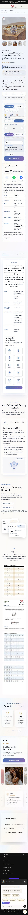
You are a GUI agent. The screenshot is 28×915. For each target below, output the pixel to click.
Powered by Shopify (16, 909)
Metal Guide (23, 254)
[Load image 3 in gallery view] (15, 43)
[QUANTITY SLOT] (5, 154)
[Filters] (4, 828)
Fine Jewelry (5, 900)
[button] (2, 6)
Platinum (19, 106)
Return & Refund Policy (8, 864)
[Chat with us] (25, 912)
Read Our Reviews (14, 760)
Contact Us (6, 902)
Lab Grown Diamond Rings (8, 897)
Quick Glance (5, 254)
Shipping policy (22, 911)
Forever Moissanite (9, 120)
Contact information (15, 913)
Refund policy (24, 909)
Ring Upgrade (12, 900)
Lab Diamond (18, 120)
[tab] (5, 422)
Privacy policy (7, 911)
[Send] (24, 906)
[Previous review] (8, 788)
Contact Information (8, 873)
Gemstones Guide (19, 134)
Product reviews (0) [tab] (8, 824)
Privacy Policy (6, 870)
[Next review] (19, 788)
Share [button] (7, 239)
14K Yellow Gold (11, 110)
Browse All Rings (21, 900)
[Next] (19, 730)
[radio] (6, 115)
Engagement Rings (6, 895)
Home (2, 10)
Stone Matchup (14, 254)
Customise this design (14, 387)
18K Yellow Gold (16, 110)
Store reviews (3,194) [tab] (19, 824)
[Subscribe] (23, 854)
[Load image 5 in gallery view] (25, 43)
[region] (14, 718)
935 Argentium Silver (9, 106)
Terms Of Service (7, 867)
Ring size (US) (9, 137)
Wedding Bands (16, 895)
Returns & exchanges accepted (12, 82)
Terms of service (14, 911)
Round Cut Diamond (9, 10)
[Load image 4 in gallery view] (20, 43)
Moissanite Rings (19, 897)
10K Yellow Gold (6, 110)
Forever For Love (8, 909)
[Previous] (8, 730)
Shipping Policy (6, 860)
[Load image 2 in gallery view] (9, 43)
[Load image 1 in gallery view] (4, 43)
